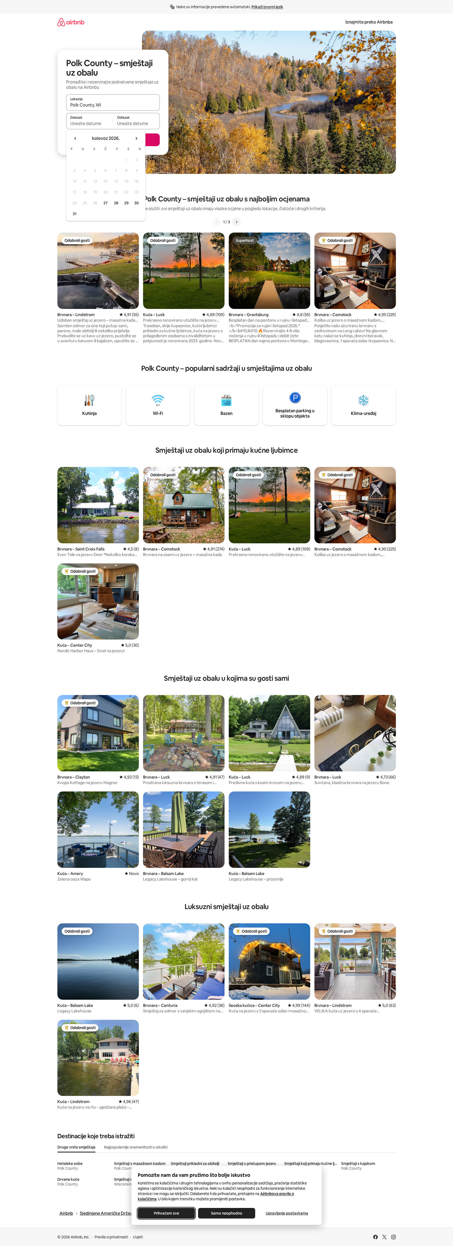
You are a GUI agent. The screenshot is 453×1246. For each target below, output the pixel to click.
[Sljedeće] (236, 222)
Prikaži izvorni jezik (267, 6)
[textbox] (89, 123)
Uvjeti (138, 1237)
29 (126, 203)
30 (136, 203)
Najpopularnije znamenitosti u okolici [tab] (135, 1147)
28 (116, 203)
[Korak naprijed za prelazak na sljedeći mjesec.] (136, 138)
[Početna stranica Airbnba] (70, 22)
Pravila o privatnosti (111, 1237)
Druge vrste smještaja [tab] (76, 1147)
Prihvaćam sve (166, 1213)
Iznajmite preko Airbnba (369, 22)
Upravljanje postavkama (287, 1213)
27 (105, 203)
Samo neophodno (226, 1213)
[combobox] (112, 105)
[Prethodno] (217, 222)
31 (74, 213)
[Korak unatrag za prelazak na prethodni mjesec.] (75, 138)
